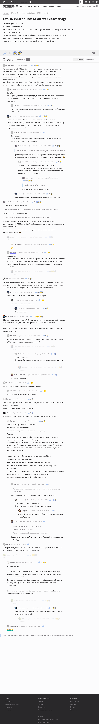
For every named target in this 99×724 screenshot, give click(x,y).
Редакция (9, 707)
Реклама (8, 710)
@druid (19, 562)
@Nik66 (21, 391)
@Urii (24, 132)
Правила (40, 701)
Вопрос (6, 13)
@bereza (26, 484)
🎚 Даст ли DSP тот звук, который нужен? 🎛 (17, 2)
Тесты (30, 6)
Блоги (36, 6)
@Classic (19, 421)
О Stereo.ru (9, 701)
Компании (73, 710)
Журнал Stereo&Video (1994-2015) (48, 719)
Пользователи (74, 701)
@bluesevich (28, 244)
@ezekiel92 (27, 105)
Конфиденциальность (45, 710)
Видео (51, 6)
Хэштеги (73, 704)
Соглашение (42, 707)
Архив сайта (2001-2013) (45, 722)
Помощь (40, 704)
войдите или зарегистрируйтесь (64, 635)
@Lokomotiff (22, 89)
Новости (23, 6)
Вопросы (44, 6)
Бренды (58, 6)
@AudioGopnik (34, 162)
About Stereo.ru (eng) (12, 704)
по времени (90, 60)
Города (72, 707)
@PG (16, 292)
